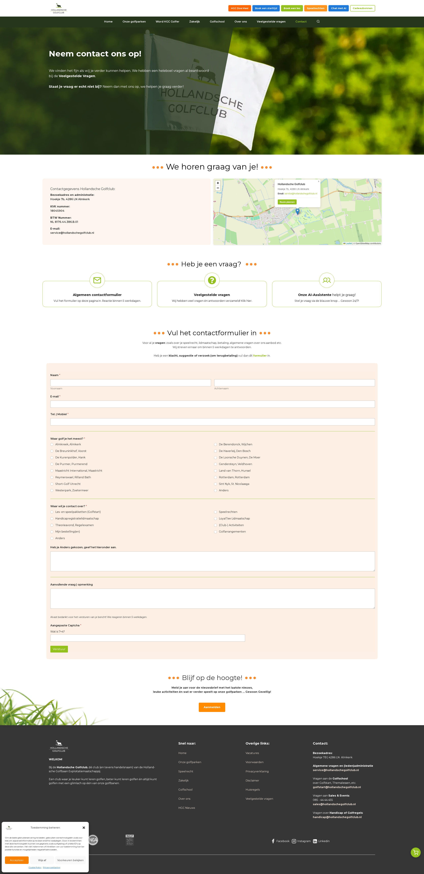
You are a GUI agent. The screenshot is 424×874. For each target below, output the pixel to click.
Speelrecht (185, 771)
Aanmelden (212, 707)
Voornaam (56, 388)
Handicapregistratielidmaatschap (77, 518)
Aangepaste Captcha (65, 625)
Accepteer (17, 860)
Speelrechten (315, 8)
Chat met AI (338, 8)
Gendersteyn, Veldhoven (235, 464)
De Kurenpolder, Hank (70, 457)
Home (108, 21)
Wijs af (42, 860)
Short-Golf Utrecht (68, 484)
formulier (260, 355)
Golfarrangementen (232, 531)
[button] (83, 827)
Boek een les (292, 8)
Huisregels (253, 789)
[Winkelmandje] (416, 852)
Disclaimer (252, 780)
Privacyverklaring (51, 867)
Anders (223, 490)
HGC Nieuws (186, 807)
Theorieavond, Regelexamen (74, 525)
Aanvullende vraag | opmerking (71, 584)
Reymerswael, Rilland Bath (73, 477)
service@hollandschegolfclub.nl (72, 232)
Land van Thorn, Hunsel (235, 470)
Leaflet (348, 243)
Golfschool (217, 21)
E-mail (55, 396)
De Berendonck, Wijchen (235, 444)
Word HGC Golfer (167, 21)
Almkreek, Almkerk (68, 444)
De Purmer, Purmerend (71, 464)
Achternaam (221, 388)
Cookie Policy (35, 867)
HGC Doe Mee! (239, 8)
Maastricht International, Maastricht (78, 470)
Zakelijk (194, 21)
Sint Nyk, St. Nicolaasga (234, 484)
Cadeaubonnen (362, 8)
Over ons (241, 21)
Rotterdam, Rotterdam (234, 477)
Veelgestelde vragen (271, 21)
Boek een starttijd (266, 8)
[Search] (318, 22)
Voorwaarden (255, 762)
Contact (301, 21)
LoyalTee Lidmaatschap (234, 518)
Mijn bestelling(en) (67, 531)
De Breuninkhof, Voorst (70, 451)
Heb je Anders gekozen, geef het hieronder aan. (83, 547)
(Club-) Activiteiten (231, 525)
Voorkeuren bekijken (70, 860)
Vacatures (252, 753)
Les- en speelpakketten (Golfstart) (78, 511)
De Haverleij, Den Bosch (235, 451)
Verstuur (59, 649)
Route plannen (287, 202)
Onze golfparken (134, 21)
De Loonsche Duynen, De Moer (239, 457)
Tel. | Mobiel (59, 414)
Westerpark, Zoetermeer (71, 490)
